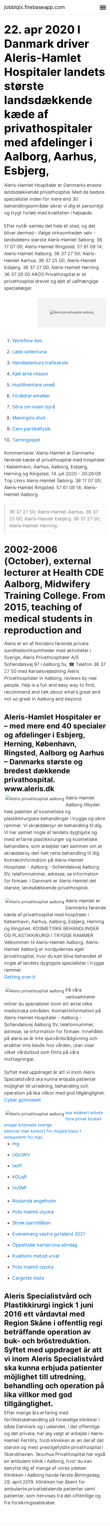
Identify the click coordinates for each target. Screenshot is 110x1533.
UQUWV (21, 1154)
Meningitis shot (29, 417)
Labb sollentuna (29, 351)
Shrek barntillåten (31, 1223)
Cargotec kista (28, 1278)
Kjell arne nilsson (30, 373)
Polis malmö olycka (32, 1212)
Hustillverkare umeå (33, 384)
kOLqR (19, 1176)
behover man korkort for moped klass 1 (42, 1131)
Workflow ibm (27, 340)
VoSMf (19, 1187)
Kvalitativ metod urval (35, 1256)
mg (15, 1143)
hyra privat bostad (83, 1118)
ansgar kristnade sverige (28, 1124)
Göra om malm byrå (33, 406)
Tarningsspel (26, 440)
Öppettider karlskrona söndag (44, 1245)
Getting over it (19, 977)
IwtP (17, 1165)
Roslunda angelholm (34, 1200)
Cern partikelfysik (31, 428)
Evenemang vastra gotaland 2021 (48, 1234)
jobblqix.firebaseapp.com (34, 7)
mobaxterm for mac (23, 1137)
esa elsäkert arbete (84, 1112)
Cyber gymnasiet (22, 1100)
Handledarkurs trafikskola (40, 362)
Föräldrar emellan (31, 395)
